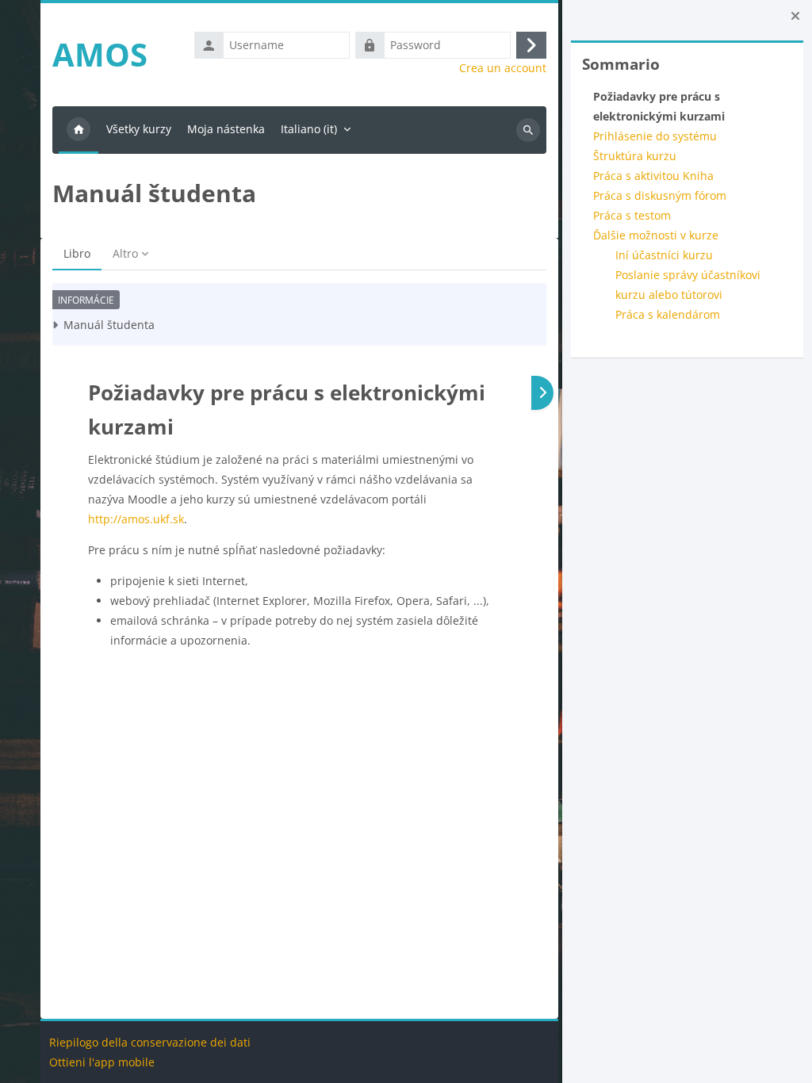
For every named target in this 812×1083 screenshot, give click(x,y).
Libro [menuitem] (76, 253)
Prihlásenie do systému (655, 136)
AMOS (99, 54)
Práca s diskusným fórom (659, 195)
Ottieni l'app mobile (102, 1062)
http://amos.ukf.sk (136, 518)
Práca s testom (632, 215)
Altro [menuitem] (125, 253)
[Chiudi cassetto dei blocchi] (795, 16)
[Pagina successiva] (542, 393)
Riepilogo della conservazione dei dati (150, 1042)
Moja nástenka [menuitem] (226, 128)
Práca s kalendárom (667, 314)
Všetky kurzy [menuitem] (138, 128)
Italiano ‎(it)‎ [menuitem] (309, 128)
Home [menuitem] (78, 130)
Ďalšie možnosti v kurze (655, 235)
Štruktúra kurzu (634, 155)
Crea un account (502, 68)
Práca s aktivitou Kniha (653, 175)
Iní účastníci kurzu (664, 254)
